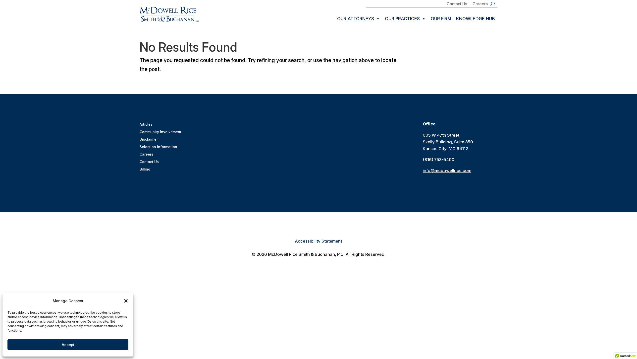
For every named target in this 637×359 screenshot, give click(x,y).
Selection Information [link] (158, 147)
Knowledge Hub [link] (475, 18)
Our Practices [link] (402, 18)
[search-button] (492, 3)
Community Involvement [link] (160, 132)
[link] (169, 14)
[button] (125, 300)
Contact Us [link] (457, 4)
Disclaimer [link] (149, 139)
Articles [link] (146, 124)
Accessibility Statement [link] (318, 241)
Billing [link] (145, 169)
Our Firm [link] (441, 18)
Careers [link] (480, 4)
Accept (68, 344)
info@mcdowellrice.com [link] (447, 170)
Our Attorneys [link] (355, 18)
